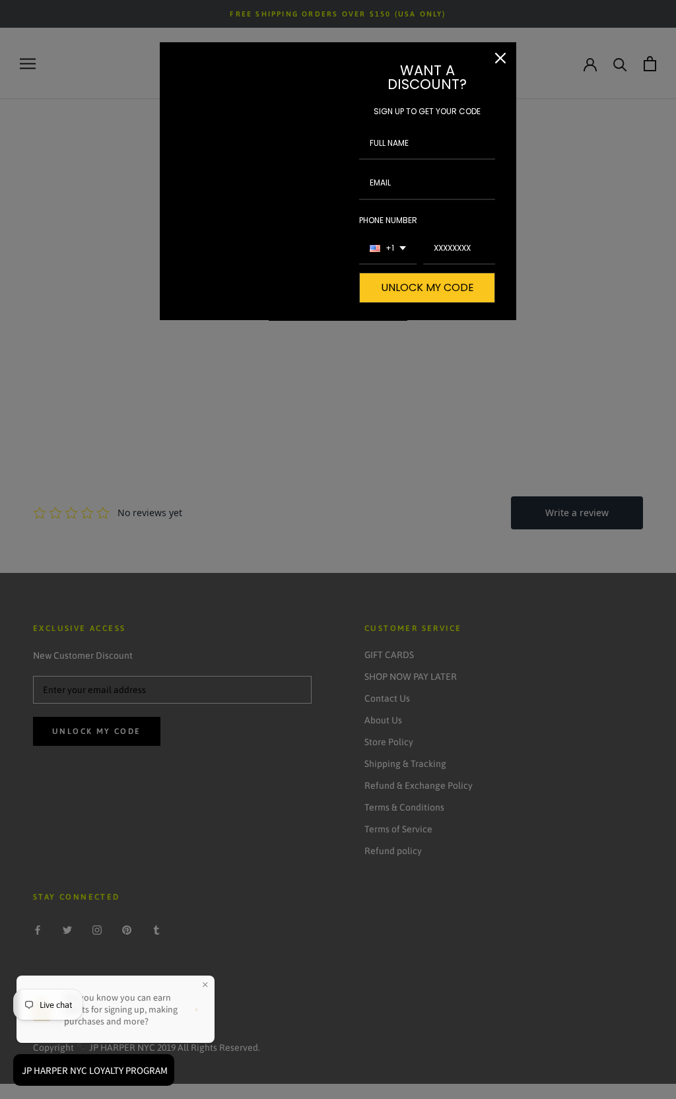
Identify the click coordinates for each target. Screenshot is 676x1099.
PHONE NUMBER (388, 220)
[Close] (500, 58)
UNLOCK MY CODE (427, 287)
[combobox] (388, 249)
